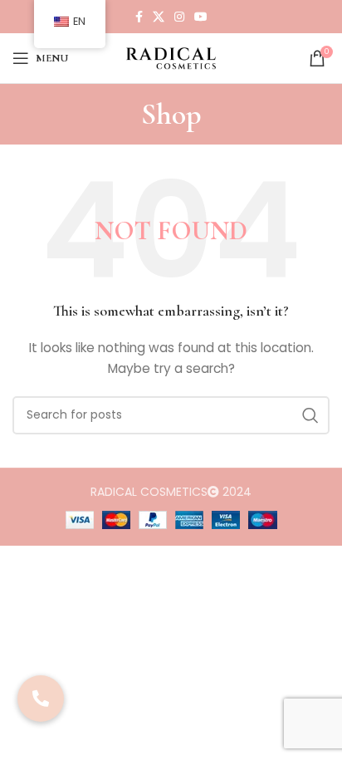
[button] (40, 698)
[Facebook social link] (139, 16)
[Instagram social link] (179, 16)
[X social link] (158, 16)
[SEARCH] (310, 415)
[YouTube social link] (201, 16)
